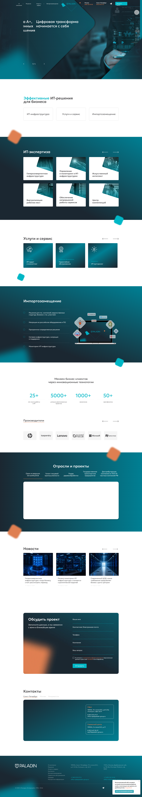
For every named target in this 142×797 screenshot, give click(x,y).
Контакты (51, 771)
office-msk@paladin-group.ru (113, 779)
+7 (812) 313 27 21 (76, 777)
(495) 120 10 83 (89, 4)
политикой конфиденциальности (93, 658)
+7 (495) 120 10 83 (109, 777)
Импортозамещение (52, 3)
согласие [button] (90, 659)
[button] (115, 152)
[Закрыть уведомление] (139, 781)
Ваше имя (77, 619)
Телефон (76, 635)
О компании (52, 765)
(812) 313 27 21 (100, 4)
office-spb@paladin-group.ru (80, 779)
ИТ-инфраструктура (38, 114)
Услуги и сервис (71, 114)
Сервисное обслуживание (56, 775)
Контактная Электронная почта (86, 627)
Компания (77, 643)
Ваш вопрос (77, 650)
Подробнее (128, 788)
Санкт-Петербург (101, 3)
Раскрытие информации (56, 779)
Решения (28, 3)
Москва (87, 3)
